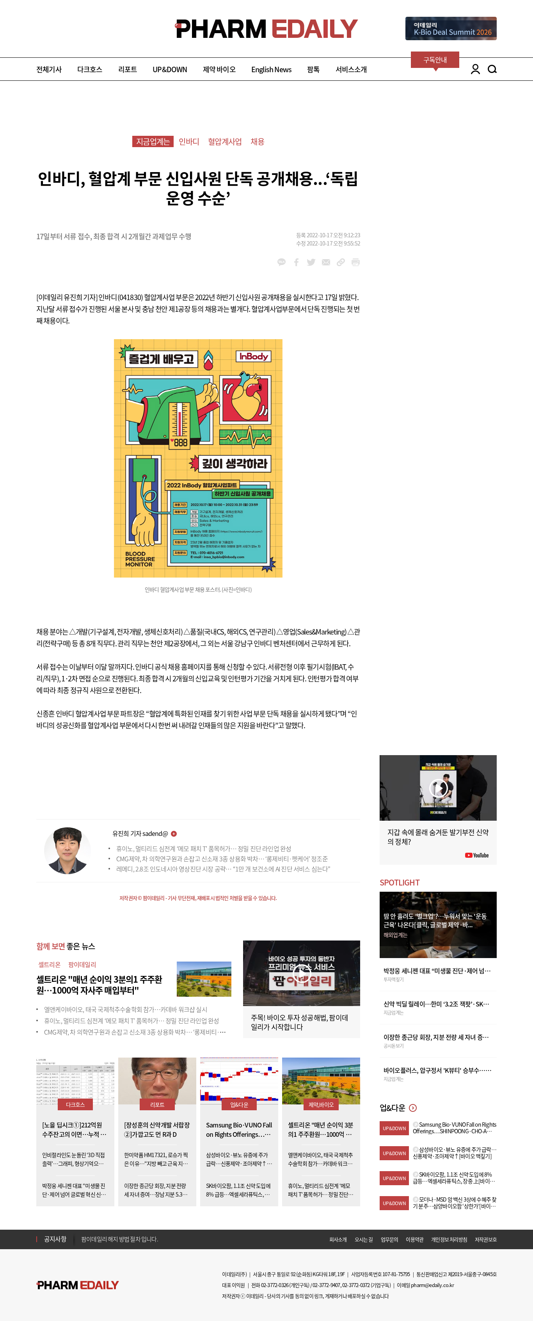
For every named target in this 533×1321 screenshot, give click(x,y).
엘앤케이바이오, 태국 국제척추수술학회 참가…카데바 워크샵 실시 (125, 1009)
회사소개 (338, 1239)
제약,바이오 (321, 1104)
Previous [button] (83, 1234)
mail (326, 262)
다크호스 (90, 69)
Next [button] (83, 1243)
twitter (311, 262)
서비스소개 (351, 69)
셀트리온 (49, 964)
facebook (296, 262)
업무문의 (389, 1239)
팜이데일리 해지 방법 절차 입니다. (119, 1239)
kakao (281, 262)
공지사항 (55, 1238)
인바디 (189, 141)
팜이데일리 (82, 964)
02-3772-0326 (274, 1285)
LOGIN (473, 69)
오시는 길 (364, 1239)
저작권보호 (486, 1239)
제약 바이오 (219, 69)
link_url (340, 262)
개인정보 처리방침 (449, 1239)
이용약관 (414, 1239)
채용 (257, 141)
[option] (142, 1238)
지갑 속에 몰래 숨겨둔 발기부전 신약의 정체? (438, 837)
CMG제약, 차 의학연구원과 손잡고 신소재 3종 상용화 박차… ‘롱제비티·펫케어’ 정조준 (222, 858)
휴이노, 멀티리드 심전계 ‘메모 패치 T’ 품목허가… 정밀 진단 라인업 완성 (203, 848)
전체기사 (49, 69)
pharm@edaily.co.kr (432, 1285)
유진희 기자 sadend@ (140, 833)
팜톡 (313, 69)
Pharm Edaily (77, 1285)
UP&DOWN (170, 69)
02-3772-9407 (326, 1285)
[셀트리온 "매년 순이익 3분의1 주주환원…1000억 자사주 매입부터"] (204, 978)
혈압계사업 (225, 141)
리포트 (127, 69)
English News (271, 69)
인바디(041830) (120, 297)
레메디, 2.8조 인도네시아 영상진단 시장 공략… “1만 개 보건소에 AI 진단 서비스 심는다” (223, 868)
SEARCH (492, 69)
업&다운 (239, 1104)
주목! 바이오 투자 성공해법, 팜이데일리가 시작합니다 (299, 1022)
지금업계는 (153, 141)
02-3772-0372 (356, 1285)
